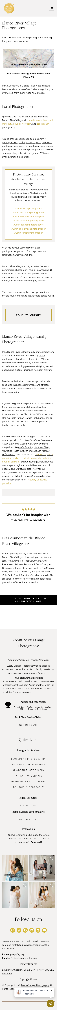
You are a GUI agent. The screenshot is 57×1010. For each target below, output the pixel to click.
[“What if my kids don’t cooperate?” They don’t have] (15, 895)
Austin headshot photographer (28, 220)
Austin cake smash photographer (29, 228)
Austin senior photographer (28, 232)
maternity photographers (32, 146)
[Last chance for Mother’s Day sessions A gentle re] (15, 868)
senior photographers (30, 142)
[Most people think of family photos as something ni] (42, 868)
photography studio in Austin (30, 270)
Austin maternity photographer (29, 212)
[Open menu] (51, 8)
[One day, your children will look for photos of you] (42, 895)
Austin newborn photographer (28, 216)
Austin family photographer (28, 208)
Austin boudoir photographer (28, 224)
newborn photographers (31, 149)
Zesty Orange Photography (35, 985)
